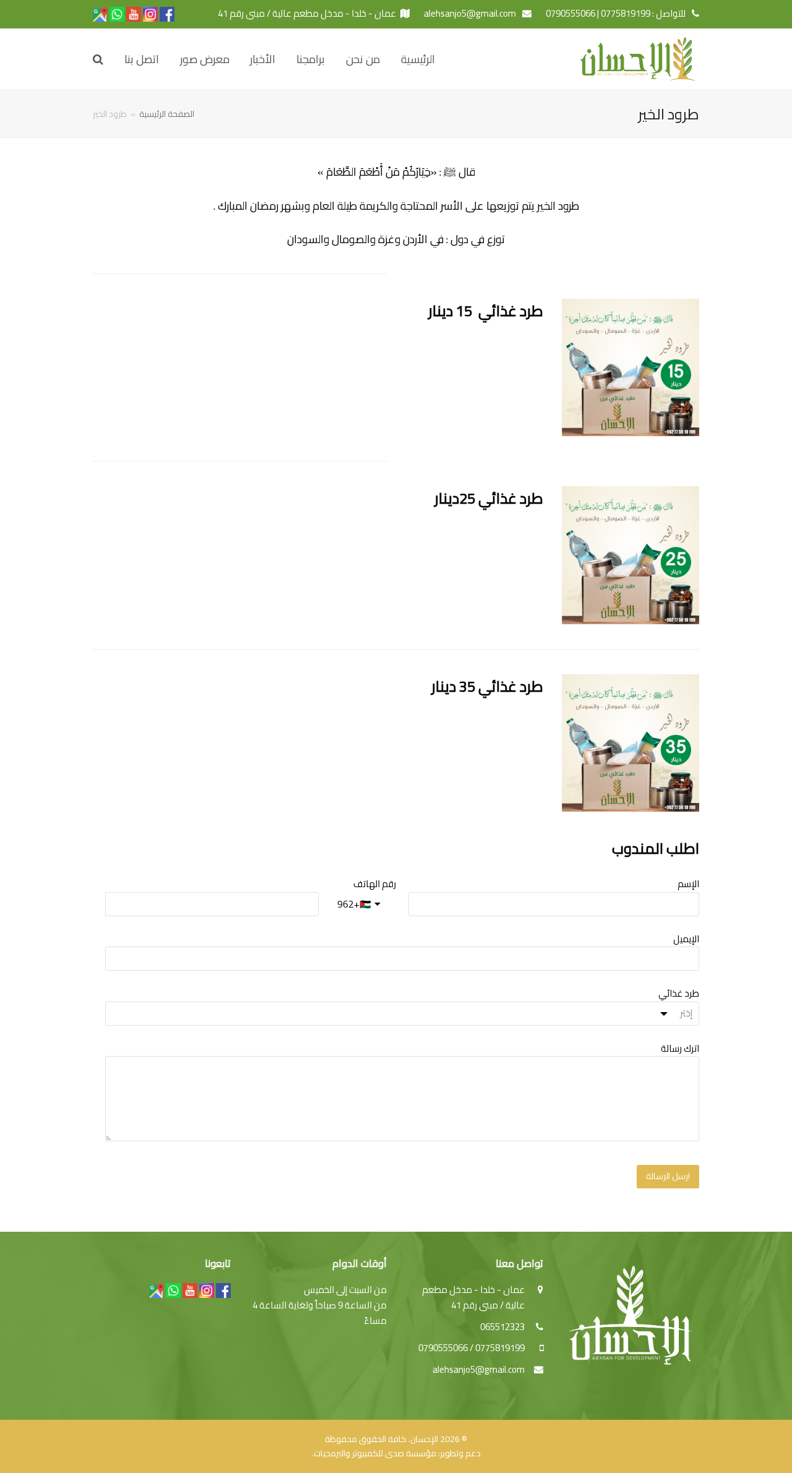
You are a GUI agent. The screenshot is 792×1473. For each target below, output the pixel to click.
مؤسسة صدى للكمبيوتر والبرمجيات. (374, 1453)
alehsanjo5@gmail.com (479, 1369)
